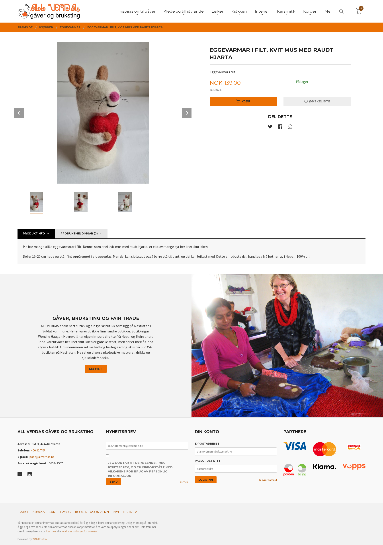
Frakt (23, 512)
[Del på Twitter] (270, 127)
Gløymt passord (268, 480)
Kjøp (246, 101)
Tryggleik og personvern (84, 512)
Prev (19, 113)
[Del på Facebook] (280, 127)
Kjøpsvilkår (43, 512)
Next (187, 113)
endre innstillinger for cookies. (80, 531)
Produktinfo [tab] (34, 233)
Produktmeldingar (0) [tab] (79, 233)
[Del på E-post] (290, 127)
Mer (328, 11)
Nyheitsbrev (125, 512)
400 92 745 (38, 450)
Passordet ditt (207, 460)
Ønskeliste (319, 101)
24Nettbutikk (39, 539)
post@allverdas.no (42, 457)
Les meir (95, 368)
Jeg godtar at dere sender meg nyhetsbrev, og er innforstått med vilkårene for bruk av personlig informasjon (140, 469)
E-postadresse (207, 443)
